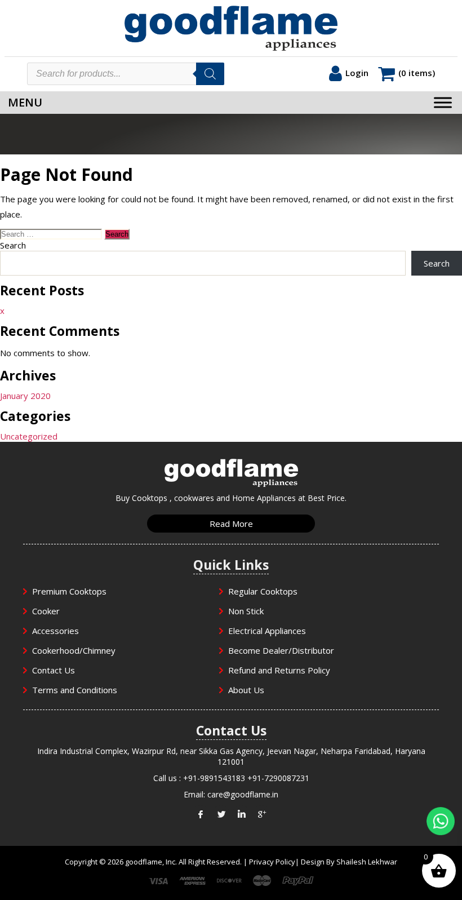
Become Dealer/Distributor (281, 650)
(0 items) (416, 72)
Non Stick (246, 611)
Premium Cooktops (69, 591)
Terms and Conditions (74, 689)
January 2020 (25, 395)
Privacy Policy (272, 862)
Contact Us (53, 670)
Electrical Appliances (267, 630)
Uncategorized (28, 436)
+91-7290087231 (278, 778)
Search (13, 245)
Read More (231, 523)
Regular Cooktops (262, 591)
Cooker (46, 611)
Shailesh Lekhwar (366, 862)
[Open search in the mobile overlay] (125, 74)
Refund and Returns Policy (279, 670)
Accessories (55, 630)
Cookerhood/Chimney (73, 650)
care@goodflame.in (242, 794)
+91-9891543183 (214, 778)
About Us (246, 689)
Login (356, 72)
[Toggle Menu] (443, 102)
